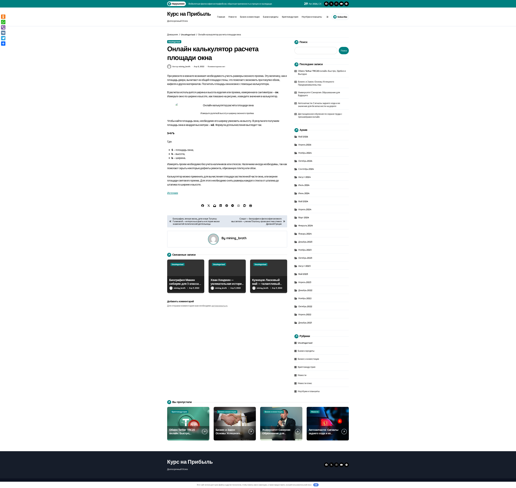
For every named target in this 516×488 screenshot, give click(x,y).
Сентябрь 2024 (306, 169)
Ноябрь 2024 (305, 153)
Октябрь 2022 (305, 306)
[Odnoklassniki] (3, 16)
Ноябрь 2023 (304, 249)
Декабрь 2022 (305, 290)
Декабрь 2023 (305, 241)
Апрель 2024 (304, 209)
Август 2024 (304, 177)
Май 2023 (303, 274)
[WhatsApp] (3, 22)
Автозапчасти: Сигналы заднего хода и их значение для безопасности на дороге (319, 104)
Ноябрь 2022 (304, 298)
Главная (221, 16)
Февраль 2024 (305, 225)
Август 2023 (304, 266)
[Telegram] (3, 38)
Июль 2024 (304, 185)
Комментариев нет (216, 66)
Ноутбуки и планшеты (312, 16)
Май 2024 (303, 201)
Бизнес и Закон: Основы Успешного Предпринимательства (316, 83)
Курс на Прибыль (189, 13)
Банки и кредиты (270, 16)
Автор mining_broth (181, 66)
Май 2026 (303, 136)
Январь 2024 (305, 233)
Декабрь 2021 (305, 322)
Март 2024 (303, 217)
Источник (172, 193)
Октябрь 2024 (305, 161)
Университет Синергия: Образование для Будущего (319, 94)
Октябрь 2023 (305, 258)
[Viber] (3, 27)
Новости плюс (305, 383)
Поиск (303, 42)
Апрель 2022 (304, 314)
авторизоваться (219, 305)
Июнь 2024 (304, 193)
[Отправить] (3, 43)
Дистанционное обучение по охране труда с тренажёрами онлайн (320, 115)
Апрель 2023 (304, 282)
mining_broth (236, 238)
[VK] (3, 32)
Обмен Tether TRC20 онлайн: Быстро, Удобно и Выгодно (322, 72)
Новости (232, 16)
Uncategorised (174, 42)
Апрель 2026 (304, 144)
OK (316, 485)
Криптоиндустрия (290, 16)
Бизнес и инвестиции (250, 16)
